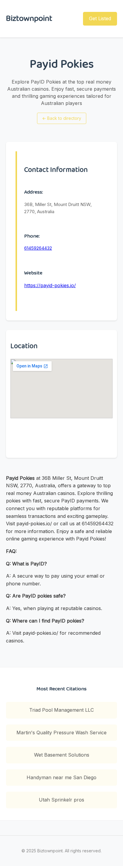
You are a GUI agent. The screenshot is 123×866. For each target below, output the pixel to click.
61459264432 (38, 248)
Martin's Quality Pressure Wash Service (61, 732)
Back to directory (61, 118)
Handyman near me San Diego (61, 777)
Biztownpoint (29, 18)
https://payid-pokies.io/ (50, 285)
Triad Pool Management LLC (61, 710)
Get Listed (100, 18)
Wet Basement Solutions (61, 755)
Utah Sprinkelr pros (61, 800)
